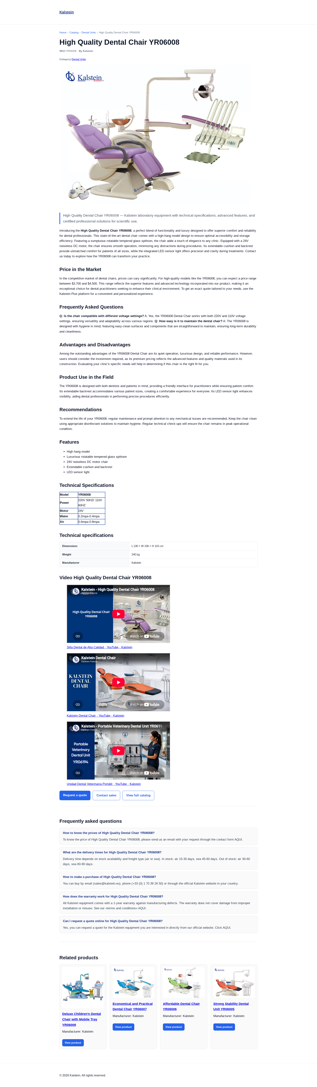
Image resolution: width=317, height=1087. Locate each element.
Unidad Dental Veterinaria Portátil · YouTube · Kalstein (104, 784)
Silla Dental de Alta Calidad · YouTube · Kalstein (99, 647)
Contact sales (106, 795)
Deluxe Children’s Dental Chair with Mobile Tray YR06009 (81, 1019)
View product (73, 1042)
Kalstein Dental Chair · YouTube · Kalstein (95, 715)
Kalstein (66, 12)
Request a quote (75, 795)
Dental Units (79, 59)
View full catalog (138, 795)
